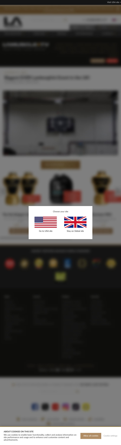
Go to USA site (45, 231)
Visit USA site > (114, 2)
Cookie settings (110, 436)
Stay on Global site (75, 231)
